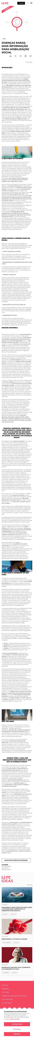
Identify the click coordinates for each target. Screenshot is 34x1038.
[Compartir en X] (15, 56)
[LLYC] (5, 3)
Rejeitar (17, 1034)
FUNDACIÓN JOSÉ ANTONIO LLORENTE (14, 996)
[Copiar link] (20, 56)
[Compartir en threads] (25, 56)
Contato (21, 3)
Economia (13, 914)
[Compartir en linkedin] (10, 56)
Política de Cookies (14, 1019)
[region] (17, 1023)
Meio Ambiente (6, 942)
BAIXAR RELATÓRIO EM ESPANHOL (16, 860)
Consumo (5, 914)
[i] (21, 341)
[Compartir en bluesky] (30, 56)
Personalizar (17, 1029)
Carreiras (5, 989)
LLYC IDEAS (5, 992)
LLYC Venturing (7, 999)
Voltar (4, 38)
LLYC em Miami (7, 1003)
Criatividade (6, 972)
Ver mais (29, 885)
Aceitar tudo (17, 1024)
